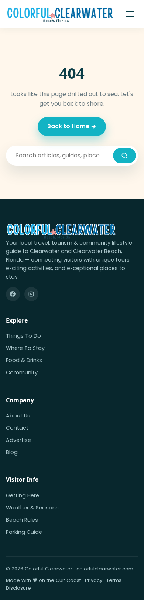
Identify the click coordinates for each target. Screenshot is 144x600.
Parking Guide (24, 532)
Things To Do (23, 336)
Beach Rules (22, 520)
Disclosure (18, 588)
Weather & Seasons (32, 507)
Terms (113, 580)
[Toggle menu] (130, 14)
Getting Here (22, 495)
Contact (17, 428)
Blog (12, 452)
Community (22, 372)
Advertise (18, 440)
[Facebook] (13, 294)
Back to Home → (71, 126)
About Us (18, 415)
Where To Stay (25, 348)
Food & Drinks (24, 360)
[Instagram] (31, 294)
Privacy (93, 580)
